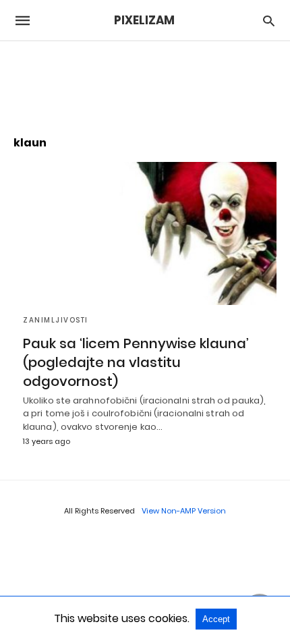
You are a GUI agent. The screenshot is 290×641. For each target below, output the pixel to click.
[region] (145, 81)
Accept (216, 619)
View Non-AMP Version (184, 510)
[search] (269, 20)
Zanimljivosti (55, 320)
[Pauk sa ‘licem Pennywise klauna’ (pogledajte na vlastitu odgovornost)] (145, 233)
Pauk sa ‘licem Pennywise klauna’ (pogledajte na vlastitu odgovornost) (136, 362)
